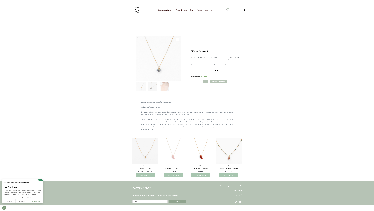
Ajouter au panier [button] (173, 175)
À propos (208, 10)
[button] (177, 39)
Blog (191, 10)
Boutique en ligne (164, 10)
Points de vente (181, 10)
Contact (199, 10)
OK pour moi (36, 201)
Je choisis (22, 201)
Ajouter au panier (218, 82)
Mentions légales (235, 190)
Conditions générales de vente (231, 186)
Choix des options (145, 175)
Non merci (9, 201)
